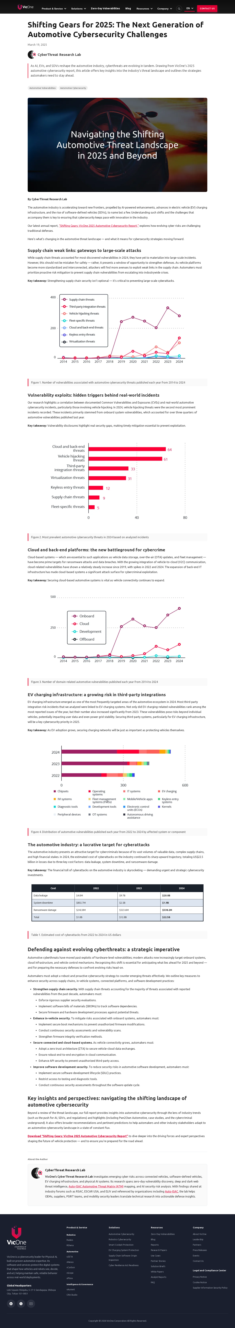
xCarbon (71, 1267)
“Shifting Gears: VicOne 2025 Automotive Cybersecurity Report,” (99, 225)
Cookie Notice (200, 1282)
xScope (70, 1273)
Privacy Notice (200, 1277)
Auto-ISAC (171, 1191)
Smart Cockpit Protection (121, 1245)
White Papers (157, 1272)
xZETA (70, 1257)
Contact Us (198, 1261)
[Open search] (179, 9)
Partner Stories (158, 1261)
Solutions (114, 1227)
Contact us (207, 8)
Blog (153, 1239)
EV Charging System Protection (124, 1250)
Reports (155, 1245)
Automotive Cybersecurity (121, 1234)
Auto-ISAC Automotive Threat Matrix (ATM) (96, 1186)
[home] (25, 7)
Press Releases (200, 1250)
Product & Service (77, 1227)
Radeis (70, 1240)
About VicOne (199, 1234)
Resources (157, 1227)
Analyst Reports (158, 1277)
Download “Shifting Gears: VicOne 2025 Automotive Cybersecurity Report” (78, 1136)
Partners (197, 1245)
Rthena (70, 1245)
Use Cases (155, 1256)
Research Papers (159, 1250)
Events (196, 1256)
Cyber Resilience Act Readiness (123, 1265)
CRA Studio (72, 1295)
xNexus (70, 1262)
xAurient (71, 1289)
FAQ (153, 1282)
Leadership (198, 1239)
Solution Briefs (158, 1266)
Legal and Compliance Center (209, 1270)
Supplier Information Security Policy (210, 1288)
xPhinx (70, 1278)
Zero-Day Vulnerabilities (163, 1234)
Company (198, 1227)
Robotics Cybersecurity (120, 1239)
